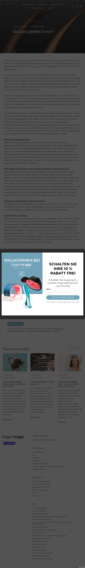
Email (48, 289)
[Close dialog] (4, 255)
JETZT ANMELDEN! (63, 297)
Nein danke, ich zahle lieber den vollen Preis (63, 302)
